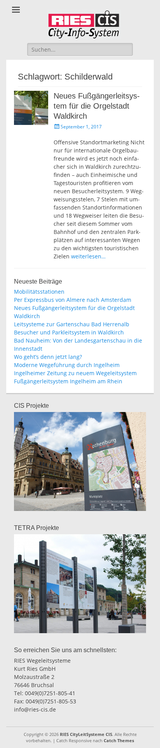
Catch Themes (119, 740)
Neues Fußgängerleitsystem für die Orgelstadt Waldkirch (97, 106)
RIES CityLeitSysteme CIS (86, 734)
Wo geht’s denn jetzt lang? (48, 356)
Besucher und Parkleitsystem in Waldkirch (69, 332)
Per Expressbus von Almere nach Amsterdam (72, 299)
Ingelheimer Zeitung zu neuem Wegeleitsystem (75, 373)
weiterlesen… (88, 256)
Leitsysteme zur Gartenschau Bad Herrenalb (71, 324)
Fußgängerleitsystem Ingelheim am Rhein (68, 381)
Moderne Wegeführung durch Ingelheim (67, 365)
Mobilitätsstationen (39, 291)
